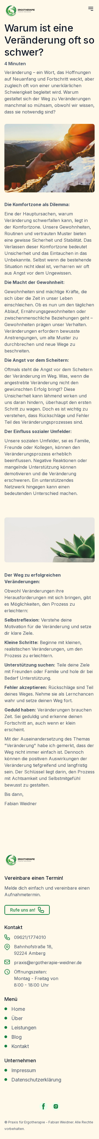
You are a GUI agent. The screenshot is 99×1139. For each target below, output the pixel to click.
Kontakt (20, 1046)
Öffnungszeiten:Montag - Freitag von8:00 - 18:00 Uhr (36, 978)
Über (17, 1018)
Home (18, 1009)
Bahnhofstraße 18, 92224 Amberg (33, 950)
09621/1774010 (30, 937)
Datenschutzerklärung (36, 1080)
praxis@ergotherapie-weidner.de (48, 962)
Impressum (23, 1070)
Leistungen (23, 1027)
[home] (19, 13)
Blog (16, 1037)
